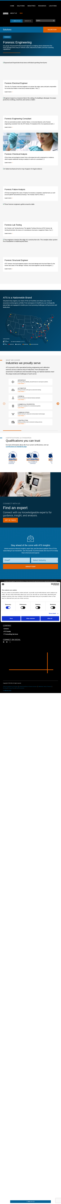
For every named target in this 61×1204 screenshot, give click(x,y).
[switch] (23, 607)
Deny (11, 618)
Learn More (21, 383)
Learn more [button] (8, 92)
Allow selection (30, 618)
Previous (3, 403)
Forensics (7, 37)
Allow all (49, 618)
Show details (52, 613)
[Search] (53, 20)
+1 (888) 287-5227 (16, 20)
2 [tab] (30, 430)
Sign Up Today (30, 566)
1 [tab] (12, 430)
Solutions (7, 29)
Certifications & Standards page (16, 446)
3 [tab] (49, 430)
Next (57, 403)
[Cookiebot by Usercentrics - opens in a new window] (52, 584)
